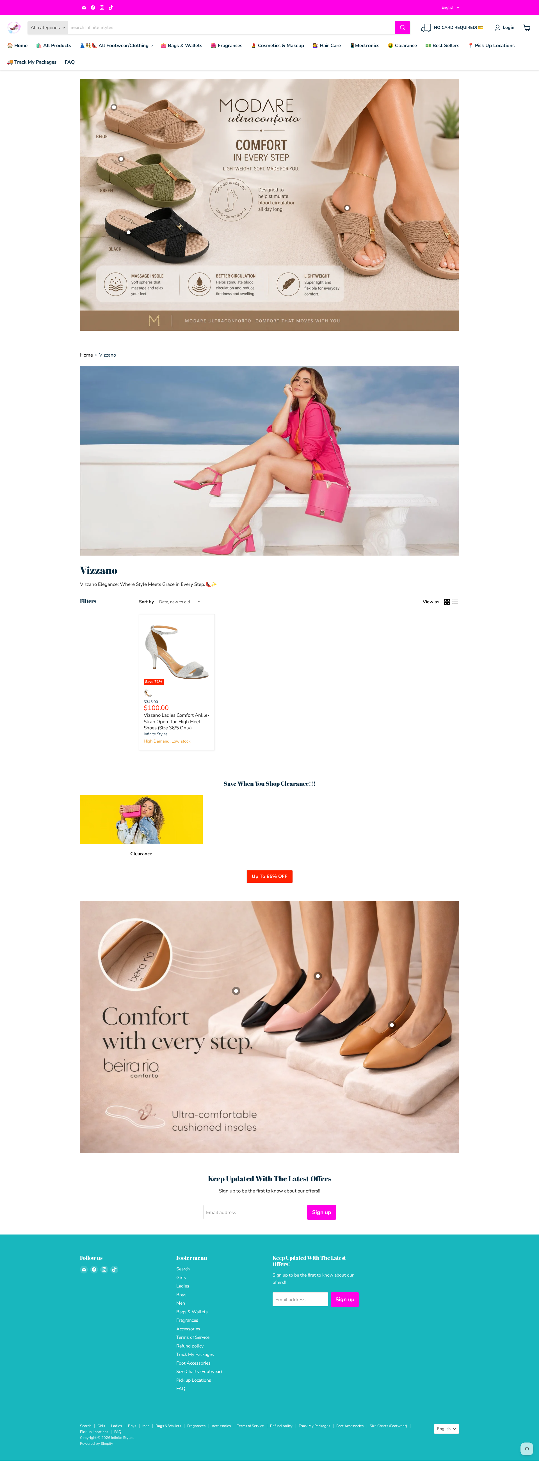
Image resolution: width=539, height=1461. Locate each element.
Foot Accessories (193, 1363)
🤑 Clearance (402, 45)
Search (183, 1269)
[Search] (402, 27)
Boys (181, 1295)
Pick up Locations (193, 1380)
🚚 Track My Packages (31, 62)
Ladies (182, 1286)
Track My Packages (195, 1354)
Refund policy (190, 1346)
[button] (506, 27)
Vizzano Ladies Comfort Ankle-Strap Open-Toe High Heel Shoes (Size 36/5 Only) (176, 721)
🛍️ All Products (53, 45)
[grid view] (447, 602)
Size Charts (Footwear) (199, 1371)
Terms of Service (192, 1337)
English (448, 7)
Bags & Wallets (192, 1312)
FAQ (70, 62)
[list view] (455, 602)
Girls (181, 1278)
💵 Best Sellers (442, 45)
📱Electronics (364, 45)
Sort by (146, 601)
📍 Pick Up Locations (491, 45)
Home (86, 355)
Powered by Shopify (96, 1443)
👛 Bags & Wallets (181, 45)
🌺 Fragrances (226, 45)
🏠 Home (17, 45)
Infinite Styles (156, 734)
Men (180, 1303)
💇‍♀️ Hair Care (326, 45)
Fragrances (187, 1320)
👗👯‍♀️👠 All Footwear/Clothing (114, 45)
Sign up (321, 1212)
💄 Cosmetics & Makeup (277, 45)
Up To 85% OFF (269, 876)
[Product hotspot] (121, 159)
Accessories (188, 1329)
